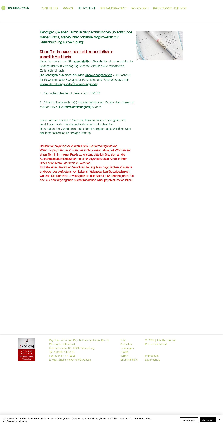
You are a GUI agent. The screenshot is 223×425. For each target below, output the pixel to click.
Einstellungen (188, 419)
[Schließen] (219, 420)
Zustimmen (207, 419)
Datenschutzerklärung (17, 421)
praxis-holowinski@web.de (75, 359)
